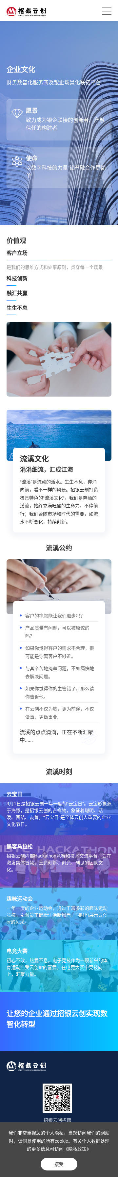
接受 (59, 1164)
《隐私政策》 (77, 1148)
